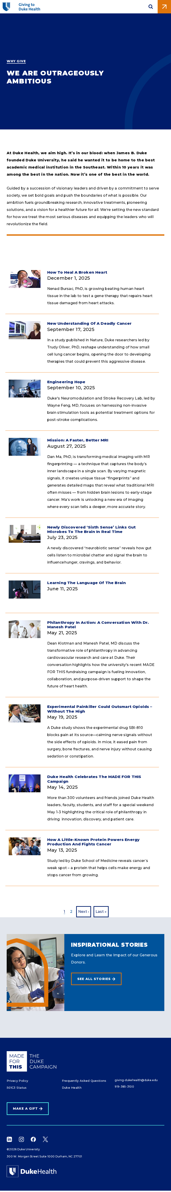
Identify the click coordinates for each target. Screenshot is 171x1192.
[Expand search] (150, 6)
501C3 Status (17, 1087)
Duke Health (71, 1087)
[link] (96, 979)
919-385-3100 (124, 1086)
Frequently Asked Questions (84, 1080)
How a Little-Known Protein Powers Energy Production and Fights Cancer (93, 841)
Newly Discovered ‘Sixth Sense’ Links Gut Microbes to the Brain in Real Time (91, 529)
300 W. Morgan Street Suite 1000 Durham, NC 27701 (44, 1156)
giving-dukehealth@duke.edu (136, 1080)
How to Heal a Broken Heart (77, 272)
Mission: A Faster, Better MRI (77, 440)
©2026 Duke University (23, 1149)
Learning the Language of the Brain (86, 582)
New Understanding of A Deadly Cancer (89, 323)
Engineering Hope (66, 382)
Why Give (16, 61)
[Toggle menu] (164, 6)
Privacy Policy (17, 1080)
